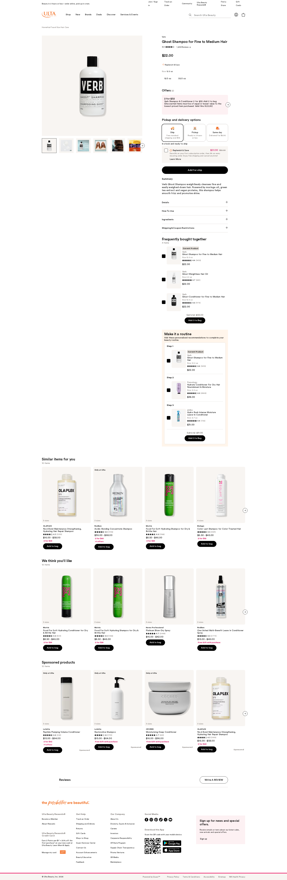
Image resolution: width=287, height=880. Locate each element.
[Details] (195, 202)
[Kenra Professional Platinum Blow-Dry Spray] (169, 603)
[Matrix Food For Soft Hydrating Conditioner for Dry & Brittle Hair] (66, 606)
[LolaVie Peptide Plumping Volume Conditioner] (66, 708)
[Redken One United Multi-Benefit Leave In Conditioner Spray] (220, 606)
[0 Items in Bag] (243, 14)
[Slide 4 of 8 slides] (100, 145)
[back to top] (278, 871)
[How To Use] (195, 211)
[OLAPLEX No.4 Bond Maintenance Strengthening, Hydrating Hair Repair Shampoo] (66, 504)
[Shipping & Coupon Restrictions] (195, 228)
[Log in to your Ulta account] (236, 14)
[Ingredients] (195, 219)
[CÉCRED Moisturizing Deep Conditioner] (169, 706)
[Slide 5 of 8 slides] (117, 145)
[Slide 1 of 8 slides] (49, 145)
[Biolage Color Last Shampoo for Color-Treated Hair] (220, 503)
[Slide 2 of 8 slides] (66, 145)
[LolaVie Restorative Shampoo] (117, 706)
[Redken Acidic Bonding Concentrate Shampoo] (117, 505)
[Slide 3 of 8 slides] (83, 145)
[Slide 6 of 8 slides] (135, 145)
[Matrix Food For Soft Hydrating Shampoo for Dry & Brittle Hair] (169, 504)
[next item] (142, 145)
